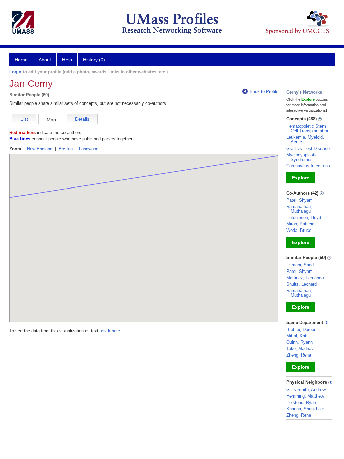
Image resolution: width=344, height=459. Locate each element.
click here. (111, 330)
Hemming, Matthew (305, 396)
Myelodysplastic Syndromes (302, 157)
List (24, 119)
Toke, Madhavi (300, 348)
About (45, 59)
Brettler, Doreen (301, 329)
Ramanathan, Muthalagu (299, 209)
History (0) (94, 59)
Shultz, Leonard (301, 284)
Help (67, 59)
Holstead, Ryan (301, 402)
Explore (300, 177)
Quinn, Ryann (299, 342)
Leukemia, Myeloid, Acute (305, 139)
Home (21, 59)
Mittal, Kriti (296, 335)
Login (15, 71)
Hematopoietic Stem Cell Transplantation (307, 128)
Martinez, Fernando (305, 277)
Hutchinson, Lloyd (303, 217)
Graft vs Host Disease (308, 148)
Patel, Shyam (299, 200)
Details (82, 119)
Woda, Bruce (298, 230)
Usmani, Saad (300, 264)
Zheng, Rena (298, 355)
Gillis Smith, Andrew (306, 389)
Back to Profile (264, 91)
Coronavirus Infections (308, 165)
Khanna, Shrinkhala (305, 408)
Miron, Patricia (300, 223)
